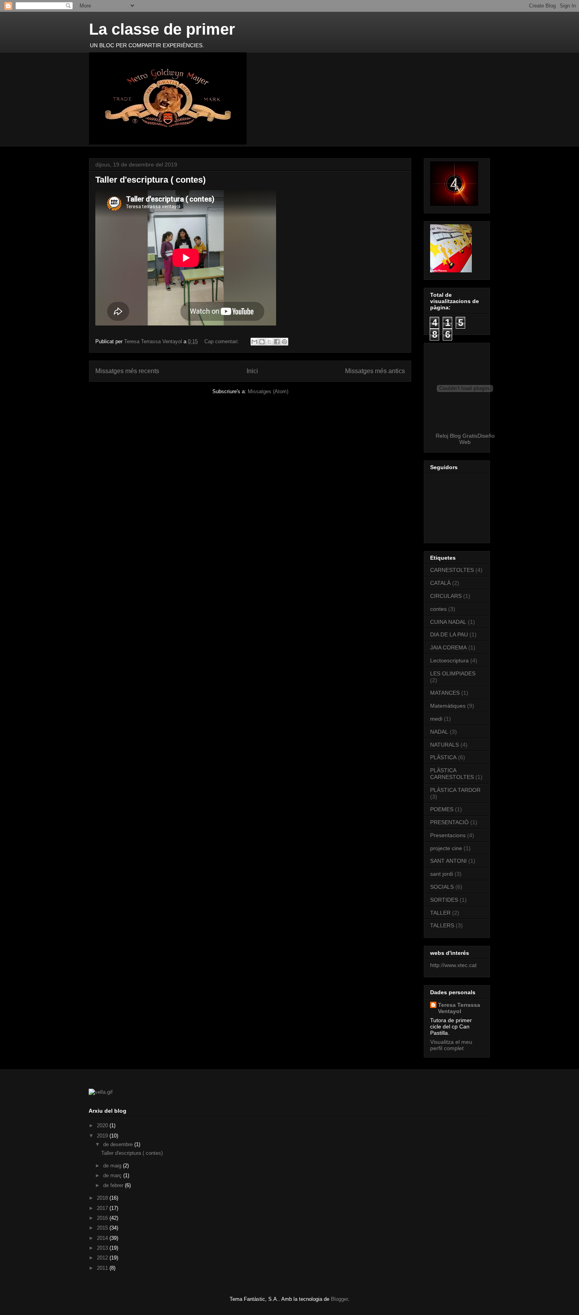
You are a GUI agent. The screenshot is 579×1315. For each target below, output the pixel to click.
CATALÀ (440, 583)
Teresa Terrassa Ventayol (459, 1008)
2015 (103, 1228)
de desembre (118, 1144)
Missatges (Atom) (268, 391)
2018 (103, 1198)
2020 (103, 1125)
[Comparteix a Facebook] (277, 342)
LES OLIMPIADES (452, 673)
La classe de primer (162, 29)
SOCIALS (442, 887)
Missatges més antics (375, 371)
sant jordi (441, 874)
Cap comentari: (222, 341)
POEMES (441, 809)
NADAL (439, 732)
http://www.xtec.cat (453, 965)
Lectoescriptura (449, 660)
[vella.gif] (101, 1092)
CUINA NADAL (448, 622)
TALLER (440, 913)
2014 (103, 1238)
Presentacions (448, 835)
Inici (252, 371)
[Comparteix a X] (269, 342)
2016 (103, 1218)
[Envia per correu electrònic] (254, 342)
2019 (103, 1136)
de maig (113, 1166)
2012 (103, 1258)
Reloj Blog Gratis (456, 436)
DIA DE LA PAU (449, 634)
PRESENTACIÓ (449, 822)
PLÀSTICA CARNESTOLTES (452, 773)
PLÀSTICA (443, 757)
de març (113, 1175)
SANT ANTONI (448, 861)
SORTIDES (444, 900)
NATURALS (444, 745)
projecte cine (446, 848)
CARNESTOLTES (452, 570)
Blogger (339, 1299)
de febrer (114, 1185)
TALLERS (442, 925)
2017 (103, 1208)
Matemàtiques (448, 706)
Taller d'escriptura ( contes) (150, 180)
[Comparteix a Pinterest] (284, 342)
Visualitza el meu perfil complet (451, 1045)
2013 (103, 1248)
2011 (103, 1268)
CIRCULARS (446, 596)
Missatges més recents (127, 371)
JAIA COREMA (448, 647)
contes (438, 609)
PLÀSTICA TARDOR (455, 790)
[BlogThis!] (262, 342)
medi (436, 719)
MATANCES (445, 693)
